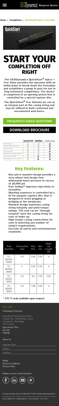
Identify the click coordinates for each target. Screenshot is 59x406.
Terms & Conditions (33, 399)
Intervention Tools (11, 327)
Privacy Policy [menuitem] (9, 366)
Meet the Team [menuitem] (9, 344)
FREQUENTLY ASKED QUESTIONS (29, 121)
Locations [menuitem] (7, 352)
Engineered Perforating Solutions (17, 315)
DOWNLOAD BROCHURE (30, 130)
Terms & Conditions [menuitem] (11, 363)
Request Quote (48, 5)
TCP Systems (8, 323)
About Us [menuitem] (7, 339)
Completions (15, 20)
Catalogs (6, 332)
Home (3, 20)
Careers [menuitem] (6, 348)
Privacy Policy (44, 399)
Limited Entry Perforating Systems (18, 318)
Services (6, 329)
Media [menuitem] (5, 360)
